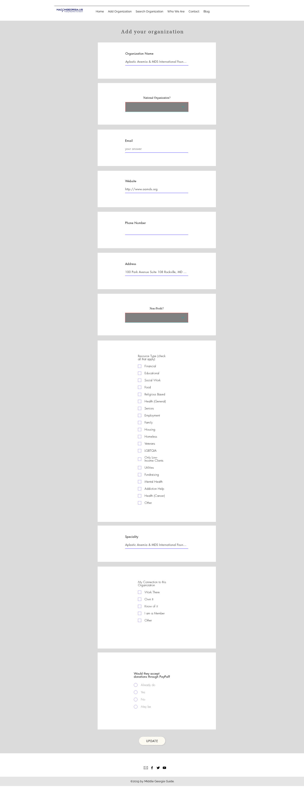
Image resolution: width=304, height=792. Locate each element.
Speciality (131, 536)
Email (129, 140)
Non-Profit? (157, 308)
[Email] (146, 768)
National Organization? (156, 97)
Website (130, 181)
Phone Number (135, 222)
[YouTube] (164, 768)
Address (130, 263)
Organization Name (139, 53)
